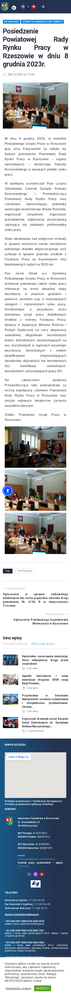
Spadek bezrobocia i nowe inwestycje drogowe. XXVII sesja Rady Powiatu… (45, 679)
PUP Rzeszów (24, 571)
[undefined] (23, 6)
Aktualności (11, 21)
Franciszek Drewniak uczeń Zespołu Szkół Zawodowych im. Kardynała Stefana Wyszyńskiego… (45, 722)
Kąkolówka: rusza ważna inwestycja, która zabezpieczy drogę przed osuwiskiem (45, 660)
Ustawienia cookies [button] (18, 988)
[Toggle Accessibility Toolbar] (8, 491)
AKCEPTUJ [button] (42, 988)
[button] (14, 8)
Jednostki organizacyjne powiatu (42, 21)
